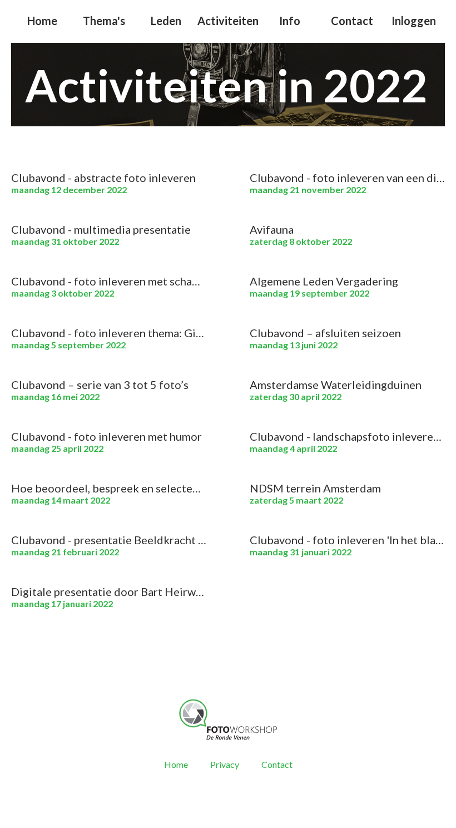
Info (289, 20)
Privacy (224, 764)
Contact (352, 20)
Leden (166, 20)
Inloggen (413, 20)
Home (42, 20)
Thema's (104, 20)
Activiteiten (228, 20)
